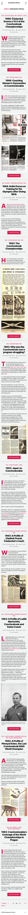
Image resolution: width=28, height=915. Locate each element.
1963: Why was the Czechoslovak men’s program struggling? (14, 349)
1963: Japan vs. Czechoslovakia (13, 469)
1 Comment (15, 845)
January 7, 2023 (21, 544)
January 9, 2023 (21, 30)
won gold (6, 97)
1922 (21, 367)
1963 (6, 240)
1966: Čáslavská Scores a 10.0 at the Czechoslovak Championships (14, 22)
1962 (5, 374)
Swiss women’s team (14, 648)
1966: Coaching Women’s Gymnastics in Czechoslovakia (14, 83)
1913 (18, 367)
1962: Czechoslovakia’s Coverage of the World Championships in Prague (14, 836)
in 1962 (15, 518)
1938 (8, 369)
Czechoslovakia (9, 15)
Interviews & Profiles (17, 183)
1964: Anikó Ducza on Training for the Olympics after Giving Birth (14, 190)
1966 (2, 15)
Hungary (7, 183)
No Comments (15, 32)
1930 (2, 369)
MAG (16, 15)
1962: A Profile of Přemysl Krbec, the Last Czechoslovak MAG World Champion (14, 745)
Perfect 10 (21, 15)
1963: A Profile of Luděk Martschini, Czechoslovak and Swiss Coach (14, 623)
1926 (24, 367)
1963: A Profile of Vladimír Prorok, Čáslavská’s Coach (14, 538)
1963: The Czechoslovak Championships (14, 246)
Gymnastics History (14, 2)
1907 (12, 367)
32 (13, 903)
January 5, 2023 (21, 843)
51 (25, 903)
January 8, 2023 (21, 197)
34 (19, 903)
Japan (20, 464)
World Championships (15, 737)
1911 (15, 367)
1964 (3, 183)
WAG (25, 15)
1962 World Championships (16, 204)
